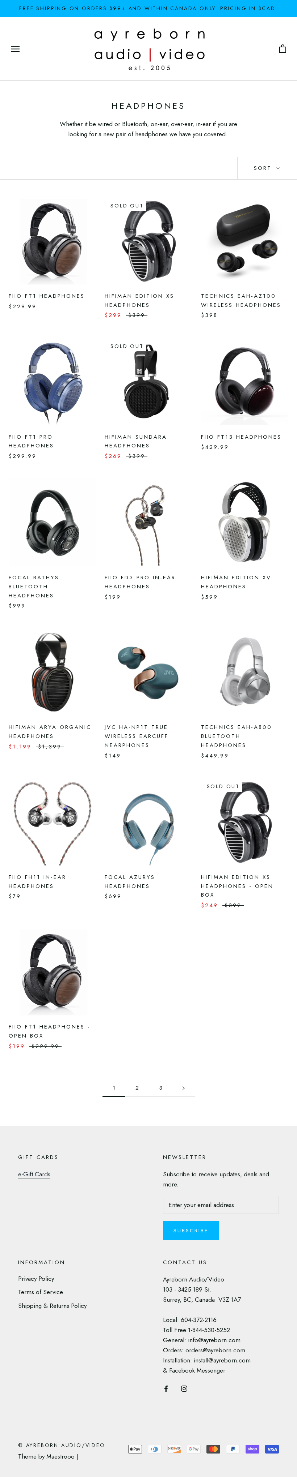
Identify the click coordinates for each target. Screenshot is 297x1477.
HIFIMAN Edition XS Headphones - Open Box (237, 886)
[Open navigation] (15, 49)
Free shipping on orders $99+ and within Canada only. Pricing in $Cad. (148, 8)
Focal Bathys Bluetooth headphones (34, 587)
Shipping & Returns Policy (52, 1305)
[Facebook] (166, 1388)
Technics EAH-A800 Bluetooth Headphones (236, 736)
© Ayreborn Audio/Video (61, 1445)
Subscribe (191, 1231)
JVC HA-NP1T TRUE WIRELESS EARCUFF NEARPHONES (136, 736)
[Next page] (183, 1088)
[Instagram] (184, 1388)
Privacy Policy (36, 1278)
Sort (264, 168)
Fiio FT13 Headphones (241, 437)
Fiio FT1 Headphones (47, 296)
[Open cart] (282, 49)
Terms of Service (40, 1292)
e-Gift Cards (34, 1174)
